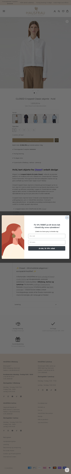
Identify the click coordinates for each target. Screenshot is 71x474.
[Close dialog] (67, 217)
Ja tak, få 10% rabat (47, 248)
